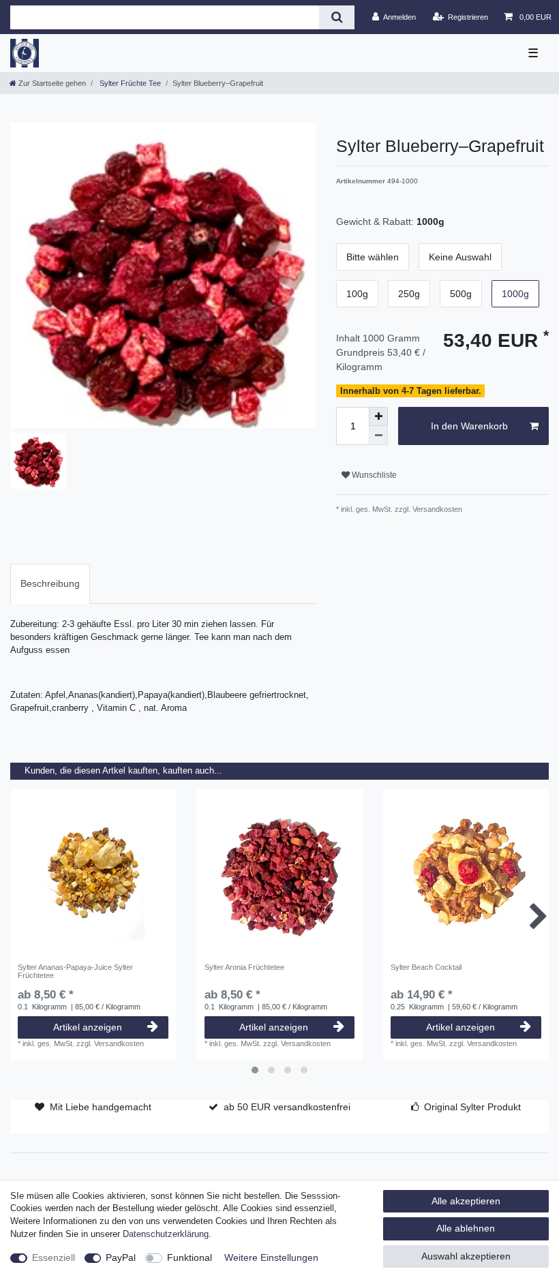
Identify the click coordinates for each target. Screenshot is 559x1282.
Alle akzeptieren (466, 1200)
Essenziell (53, 1257)
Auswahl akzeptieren (466, 1256)
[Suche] (336, 17)
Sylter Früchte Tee (129, 83)
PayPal (121, 1257)
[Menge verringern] (378, 435)
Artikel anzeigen (87, 1027)
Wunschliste (373, 475)
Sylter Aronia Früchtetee (244, 967)
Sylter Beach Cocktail (426, 967)
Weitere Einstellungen (271, 1257)
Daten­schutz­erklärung (166, 1234)
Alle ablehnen (465, 1228)
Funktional (189, 1257)
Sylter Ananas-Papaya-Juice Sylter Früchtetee (75, 971)
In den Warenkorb (469, 426)
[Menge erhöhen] (378, 416)
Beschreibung (50, 583)
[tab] (50, 584)
